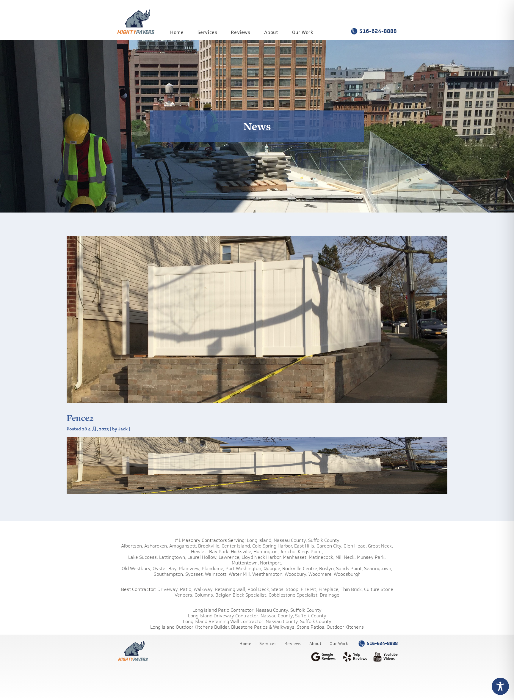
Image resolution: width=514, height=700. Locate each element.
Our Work (302, 32)
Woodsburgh (347, 574)
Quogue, (272, 568)
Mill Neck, (346, 557)
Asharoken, (156, 546)
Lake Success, (143, 557)
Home (177, 32)
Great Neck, (380, 546)
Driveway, (168, 589)
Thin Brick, (352, 589)
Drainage (329, 595)
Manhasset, (295, 557)
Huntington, (266, 551)
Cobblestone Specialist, (294, 595)
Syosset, (194, 574)
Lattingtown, (172, 557)
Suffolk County (323, 540)
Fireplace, (329, 589)
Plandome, (213, 568)
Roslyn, (327, 568)
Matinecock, (321, 557)
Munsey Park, (371, 557)
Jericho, (288, 551)
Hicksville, (241, 551)
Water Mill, (240, 574)
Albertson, (132, 546)
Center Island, (236, 546)
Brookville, (209, 546)
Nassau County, (290, 540)
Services (207, 32)
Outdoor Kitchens (345, 627)
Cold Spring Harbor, (272, 546)
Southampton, (169, 574)
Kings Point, (310, 551)
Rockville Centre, (300, 568)
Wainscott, (216, 574)
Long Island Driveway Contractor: (223, 616)
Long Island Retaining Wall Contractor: (223, 621)
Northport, (271, 563)
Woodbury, (296, 574)
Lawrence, (229, 557)
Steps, (278, 589)
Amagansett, (183, 546)
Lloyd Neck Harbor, (262, 557)
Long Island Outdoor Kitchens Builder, (190, 627)
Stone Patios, (311, 627)
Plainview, (189, 568)
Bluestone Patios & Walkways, (263, 627)
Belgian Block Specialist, (241, 595)
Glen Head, (355, 546)
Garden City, (329, 546)
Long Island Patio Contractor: (223, 610)
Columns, (204, 595)
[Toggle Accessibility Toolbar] (500, 686)
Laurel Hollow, (202, 557)
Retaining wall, (230, 589)
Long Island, (259, 540)
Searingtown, (378, 568)
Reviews (240, 32)
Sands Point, (349, 568)
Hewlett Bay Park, (210, 551)
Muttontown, (245, 563)
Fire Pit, (309, 589)
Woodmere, (320, 574)
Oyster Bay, (165, 568)
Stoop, (293, 589)
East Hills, (304, 546)
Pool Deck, (258, 589)
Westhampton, (267, 574)
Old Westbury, (136, 568)
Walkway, (204, 589)
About (271, 32)
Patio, (186, 589)
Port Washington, (243, 568)
